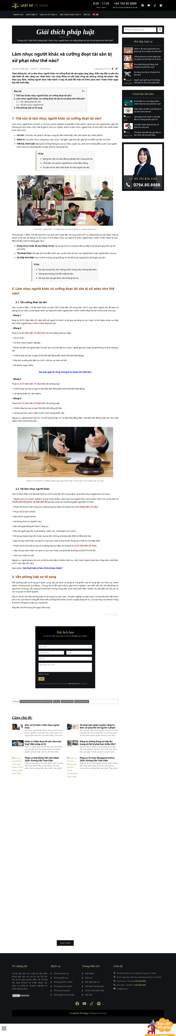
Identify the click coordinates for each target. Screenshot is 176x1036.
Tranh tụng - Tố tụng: (131, 981)
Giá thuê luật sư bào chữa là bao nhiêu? (42, 568)
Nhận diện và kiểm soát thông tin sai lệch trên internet (147, 110)
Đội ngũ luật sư (92, 981)
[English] (97, 14)
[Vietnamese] (94, 14)
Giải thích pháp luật (20, 69)
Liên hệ (88, 994)
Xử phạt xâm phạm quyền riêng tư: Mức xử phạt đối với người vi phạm (97, 726)
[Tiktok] (155, 5)
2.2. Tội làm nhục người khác (29, 104)
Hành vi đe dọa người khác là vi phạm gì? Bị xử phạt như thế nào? (148, 50)
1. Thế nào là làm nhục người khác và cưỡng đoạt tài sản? (43, 95)
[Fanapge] (143, 5)
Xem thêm (65, 943)
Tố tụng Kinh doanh (63, 986)
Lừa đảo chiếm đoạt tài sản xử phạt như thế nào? (146, 125)
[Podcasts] (161, 5)
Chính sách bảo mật (73, 683)
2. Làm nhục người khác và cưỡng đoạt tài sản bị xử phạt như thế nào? (49, 98)
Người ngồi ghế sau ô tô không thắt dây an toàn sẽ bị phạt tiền (147, 81)
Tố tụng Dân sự (61, 977)
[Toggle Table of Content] (83, 91)
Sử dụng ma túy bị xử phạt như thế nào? (147, 73)
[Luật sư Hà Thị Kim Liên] (143, 166)
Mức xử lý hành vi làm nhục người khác (42, 726)
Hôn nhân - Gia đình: (131, 985)
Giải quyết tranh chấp (64, 994)
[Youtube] (149, 5)
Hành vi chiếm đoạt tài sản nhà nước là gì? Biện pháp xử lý (43, 742)
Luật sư (56, 701)
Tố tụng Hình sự (61, 973)
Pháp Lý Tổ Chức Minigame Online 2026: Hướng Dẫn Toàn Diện (97, 759)
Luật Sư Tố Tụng (80, 1013)
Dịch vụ (88, 977)
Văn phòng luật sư (81, 701)
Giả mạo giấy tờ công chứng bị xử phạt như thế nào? (65, 372)
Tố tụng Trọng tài (62, 990)
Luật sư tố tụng (67, 701)
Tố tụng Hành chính (63, 981)
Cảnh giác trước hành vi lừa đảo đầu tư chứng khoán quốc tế (147, 118)
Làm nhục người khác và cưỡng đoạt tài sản (36, 701)
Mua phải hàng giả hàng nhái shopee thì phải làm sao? (146, 65)
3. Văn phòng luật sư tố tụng (28, 107)
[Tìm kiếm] (159, 29)
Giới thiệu (89, 973)
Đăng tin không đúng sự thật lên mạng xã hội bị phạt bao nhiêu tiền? (98, 742)
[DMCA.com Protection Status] (29, 996)
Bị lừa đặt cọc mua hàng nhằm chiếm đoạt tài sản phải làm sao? (147, 102)
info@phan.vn (122, 989)
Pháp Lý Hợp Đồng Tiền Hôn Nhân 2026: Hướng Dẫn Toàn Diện (42, 759)
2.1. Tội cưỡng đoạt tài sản (28, 101)
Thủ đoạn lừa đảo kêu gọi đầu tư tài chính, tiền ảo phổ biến (147, 133)
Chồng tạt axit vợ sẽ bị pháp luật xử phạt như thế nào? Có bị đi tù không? (147, 58)
